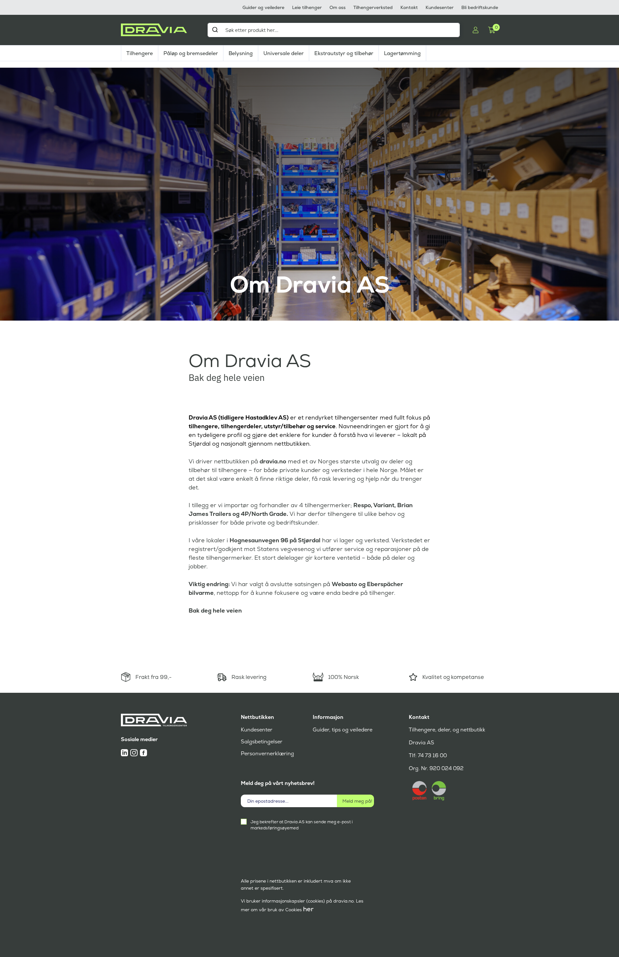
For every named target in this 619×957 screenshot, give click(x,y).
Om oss (337, 7)
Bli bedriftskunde (479, 7)
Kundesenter (440, 7)
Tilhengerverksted (373, 7)
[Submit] (214, 30)
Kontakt (409, 7)
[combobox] (333, 30)
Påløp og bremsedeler (190, 53)
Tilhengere (139, 53)
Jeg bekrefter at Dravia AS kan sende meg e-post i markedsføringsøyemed (302, 825)
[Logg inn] (475, 30)
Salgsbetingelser (261, 741)
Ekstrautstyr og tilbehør (343, 53)
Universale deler (283, 53)
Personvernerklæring (267, 753)
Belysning (241, 53)
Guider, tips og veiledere (342, 729)
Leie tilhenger (307, 7)
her (308, 909)
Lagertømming (402, 53)
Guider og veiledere (263, 7)
